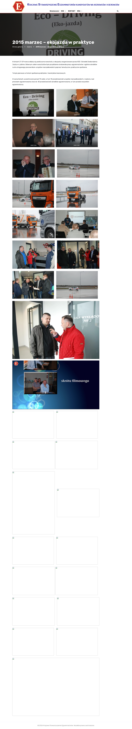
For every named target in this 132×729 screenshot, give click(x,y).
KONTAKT (71, 11)
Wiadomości (54, 11)
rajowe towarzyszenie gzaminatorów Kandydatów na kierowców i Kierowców (73, 4)
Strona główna (17, 47)
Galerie (29, 47)
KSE (62, 11)
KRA (78, 11)
